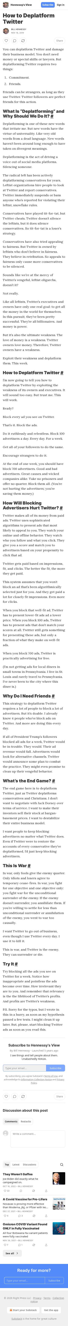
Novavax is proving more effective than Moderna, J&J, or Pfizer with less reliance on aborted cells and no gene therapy (25, 1205)
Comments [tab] (11, 1121)
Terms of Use (51, 1076)
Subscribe (47, 4)
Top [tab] (7, 1164)
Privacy (37, 1298)
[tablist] (18, 1121)
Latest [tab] (16, 1164)
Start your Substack (25, 1310)
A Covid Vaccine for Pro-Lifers (25, 1199)
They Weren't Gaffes (18, 1174)
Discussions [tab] (29, 1164)
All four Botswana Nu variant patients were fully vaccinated (25, 1234)
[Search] (61, 1164)
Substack (17, 1318)
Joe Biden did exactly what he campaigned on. (20, 1180)
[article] (34, 1182)
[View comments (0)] (14, 40)
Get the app (51, 1310)
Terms (47, 1298)
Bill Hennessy (19, 29)
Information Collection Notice (36, 1079)
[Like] (6, 40)
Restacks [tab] (26, 1121)
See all (10, 1253)
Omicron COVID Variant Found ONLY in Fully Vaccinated (25, 1226)
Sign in (61, 4)
